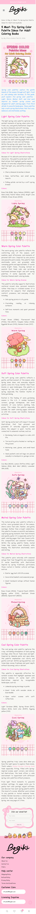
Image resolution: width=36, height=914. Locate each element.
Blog (8, 20)
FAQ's (3, 867)
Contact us (5, 864)
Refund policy (5, 877)
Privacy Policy (5, 880)
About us (4, 861)
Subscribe (19, 824)
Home (3, 20)
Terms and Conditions (8, 883)
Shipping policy (6, 874)
